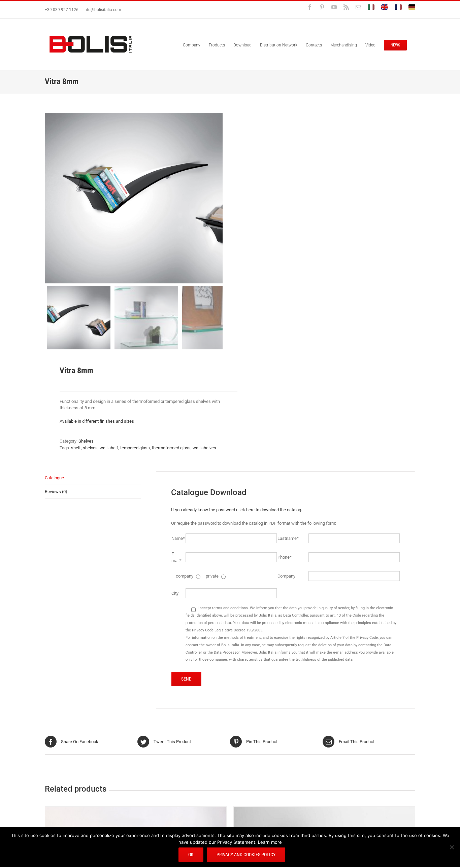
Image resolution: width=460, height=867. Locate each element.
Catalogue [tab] (54, 477)
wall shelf (109, 447)
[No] (451, 847)
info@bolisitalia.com (102, 9)
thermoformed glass (171, 447)
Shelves (86, 441)
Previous (50, 198)
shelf (76, 447)
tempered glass (135, 447)
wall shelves (204, 447)
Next (218, 198)
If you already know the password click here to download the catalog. (236, 509)
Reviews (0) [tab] (56, 491)
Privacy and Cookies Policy (246, 854)
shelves (90, 447)
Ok (191, 854)
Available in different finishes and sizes (97, 421)
